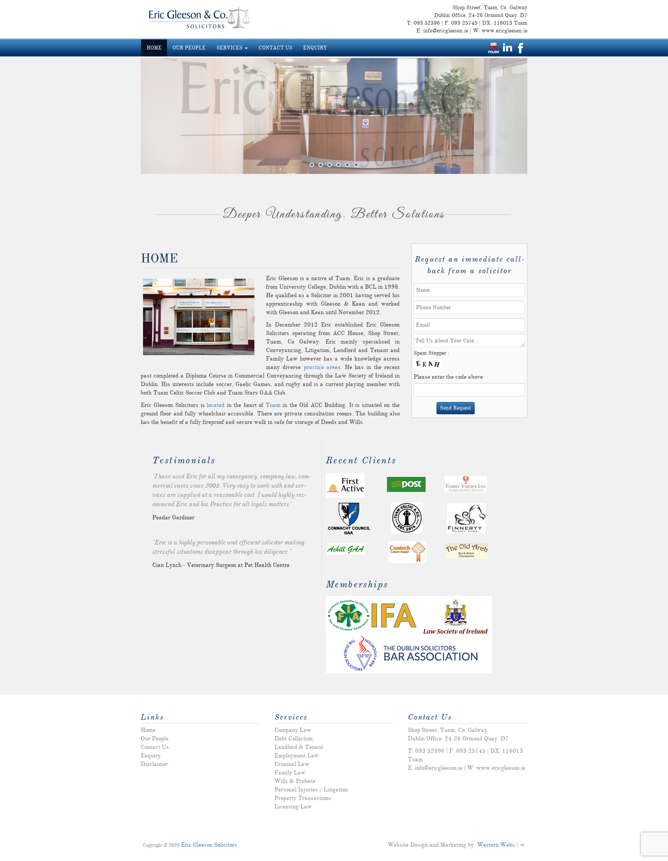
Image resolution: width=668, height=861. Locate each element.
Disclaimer (154, 764)
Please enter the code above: (449, 376)
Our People (189, 48)
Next (517, 114)
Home (154, 48)
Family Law (289, 772)
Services (230, 48)
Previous (150, 114)
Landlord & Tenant (298, 747)
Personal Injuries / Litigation (311, 789)
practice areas (322, 367)
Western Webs (496, 844)
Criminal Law (291, 764)
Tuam (273, 405)
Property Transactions (302, 798)
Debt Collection (293, 738)
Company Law (292, 730)
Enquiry (315, 48)
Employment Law (296, 755)
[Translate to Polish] (493, 47)
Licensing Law (293, 806)
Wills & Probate (294, 781)
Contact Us (275, 48)
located (216, 405)
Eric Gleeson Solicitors (209, 844)
